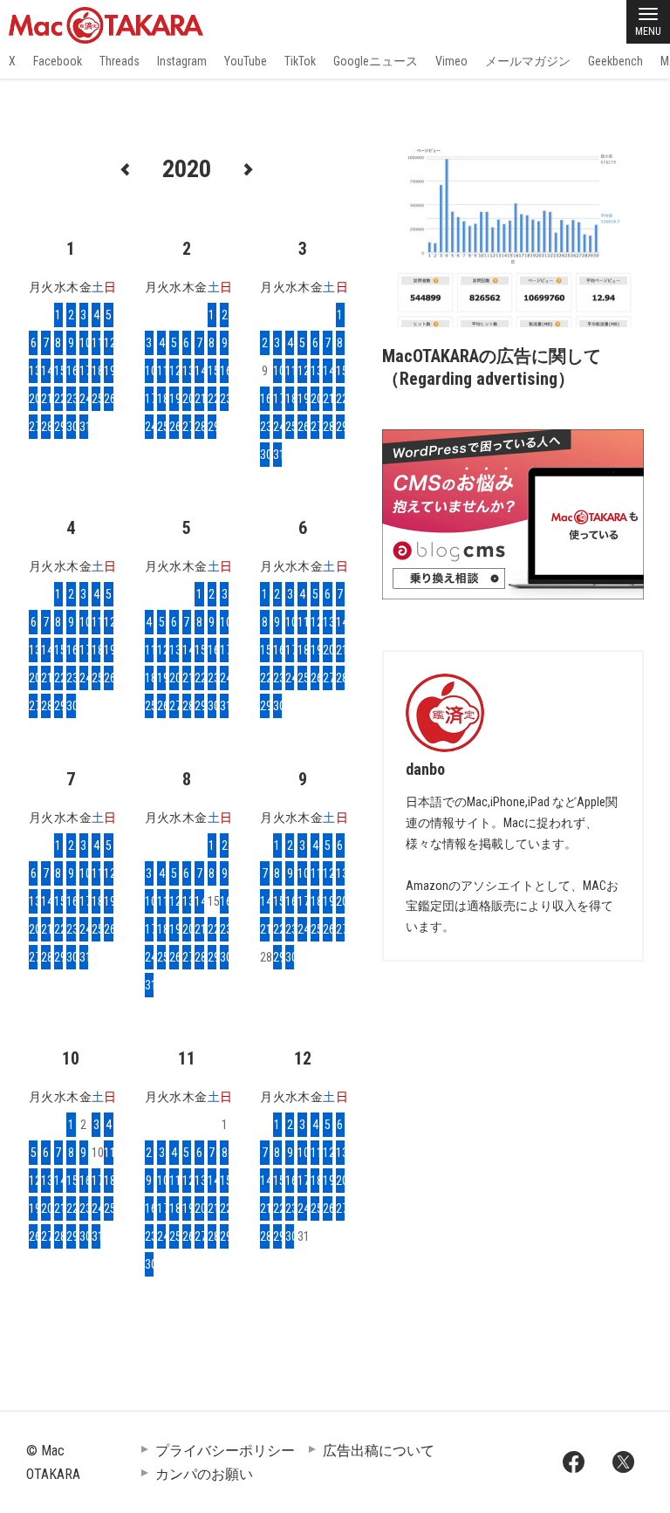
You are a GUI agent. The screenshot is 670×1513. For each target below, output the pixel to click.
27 (33, 427)
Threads (119, 61)
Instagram (182, 61)
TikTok (300, 61)
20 (33, 399)
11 (96, 343)
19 (108, 371)
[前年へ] (125, 168)
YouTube (245, 61)
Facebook (57, 61)
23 (70, 399)
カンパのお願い (204, 1474)
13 (33, 371)
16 (70, 371)
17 (83, 371)
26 (108, 399)
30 (70, 427)
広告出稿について (378, 1450)
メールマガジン (528, 61)
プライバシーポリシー (225, 1450)
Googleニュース (375, 61)
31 (83, 427)
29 (58, 427)
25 (96, 399)
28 (45, 427)
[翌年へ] (247, 168)
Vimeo (451, 61)
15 (58, 371)
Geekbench (615, 61)
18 (96, 371)
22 (58, 399)
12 (108, 343)
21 (45, 399)
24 (83, 399)
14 (45, 371)
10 (83, 343)
